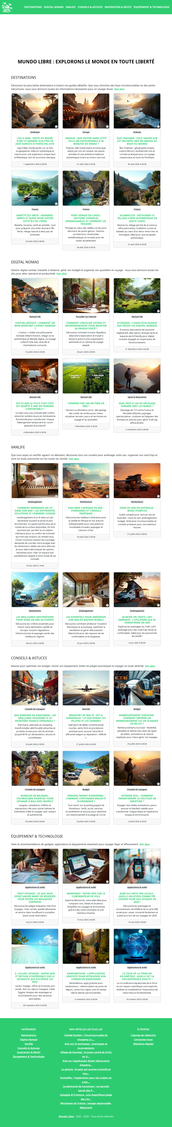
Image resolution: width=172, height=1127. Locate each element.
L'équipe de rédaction (143, 1035)
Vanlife (71, 7)
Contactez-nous (143, 1039)
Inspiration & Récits (118, 7)
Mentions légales (143, 1043)
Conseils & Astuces (90, 7)
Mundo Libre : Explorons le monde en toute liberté (86, 61)
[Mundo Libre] (7, 7)
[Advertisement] (86, 35)
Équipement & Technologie (151, 7)
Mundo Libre (66, 1116)
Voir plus (119, 89)
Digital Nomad (54, 7)
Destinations (33, 7)
